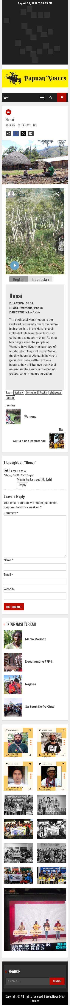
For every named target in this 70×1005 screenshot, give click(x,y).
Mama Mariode (13, 639)
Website (9, 589)
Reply (22, 485)
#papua (10, 397)
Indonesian (40, 279)
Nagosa (13, 684)
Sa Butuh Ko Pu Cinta (13, 707)
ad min (12, 125)
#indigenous (55, 392)
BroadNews (52, 996)
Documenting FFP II (13, 662)
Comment (11, 513)
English (18, 279)
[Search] (50, 97)
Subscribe (61, 97)
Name (8, 560)
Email (8, 574)
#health (43, 392)
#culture (19, 392)
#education (31, 392)
